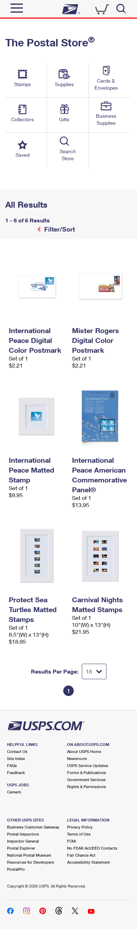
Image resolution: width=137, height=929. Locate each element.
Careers (14, 792)
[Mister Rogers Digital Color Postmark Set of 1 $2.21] (100, 287)
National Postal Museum (29, 855)
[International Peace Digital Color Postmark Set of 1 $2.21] (37, 287)
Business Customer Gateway (33, 827)
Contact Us (17, 751)
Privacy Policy (80, 827)
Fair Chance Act (81, 855)
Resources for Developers (30, 862)
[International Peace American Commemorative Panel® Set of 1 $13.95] (100, 416)
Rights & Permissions (86, 786)
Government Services (86, 779)
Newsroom (77, 758)
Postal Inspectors (23, 834)
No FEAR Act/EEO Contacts (92, 848)
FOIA (71, 841)
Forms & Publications (86, 772)
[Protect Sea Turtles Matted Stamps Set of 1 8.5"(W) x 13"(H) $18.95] (37, 556)
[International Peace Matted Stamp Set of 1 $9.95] (37, 416)
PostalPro (16, 869)
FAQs (12, 765)
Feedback (16, 772)
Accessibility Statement (88, 862)
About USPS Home (84, 751)
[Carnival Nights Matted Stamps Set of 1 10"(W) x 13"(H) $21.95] (100, 556)
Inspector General (23, 841)
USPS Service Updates (87, 765)
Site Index (16, 758)
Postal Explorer (21, 848)
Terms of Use (79, 834)
